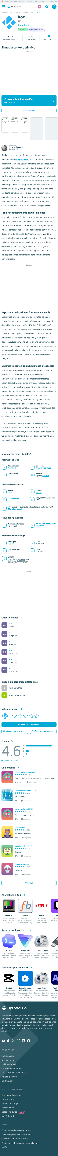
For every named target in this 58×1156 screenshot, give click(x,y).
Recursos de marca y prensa (14, 1072)
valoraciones (9, 39)
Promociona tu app (10, 1103)
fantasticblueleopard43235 (25, 790)
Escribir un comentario (29, 724)
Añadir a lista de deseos (15, 731)
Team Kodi (23, 25)
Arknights (22, 1)
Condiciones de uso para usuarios (16, 1130)
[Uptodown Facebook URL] (28, 1041)
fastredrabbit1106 (22, 864)
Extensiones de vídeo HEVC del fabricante (25, 990)
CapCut (9, 988)
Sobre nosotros (8, 1056)
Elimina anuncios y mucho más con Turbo (27, 91)
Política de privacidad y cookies (15, 1134)
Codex (9, 951)
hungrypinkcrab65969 (24, 809)
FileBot (25, 916)
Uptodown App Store (11, 1095)
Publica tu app (7, 1099)
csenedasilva (20, 827)
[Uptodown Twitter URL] (13, 1041)
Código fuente (13, 498)
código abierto (22, 159)
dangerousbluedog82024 (25, 772)
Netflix (41, 916)
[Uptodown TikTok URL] (8, 1041)
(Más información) (15, 509)
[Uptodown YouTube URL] (3, 1041)
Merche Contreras (16, 147)
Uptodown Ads (8, 1107)
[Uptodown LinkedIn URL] (23, 1041)
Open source (23, 29)
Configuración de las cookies (14, 1138)
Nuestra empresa (9, 1060)
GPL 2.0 (38, 493)
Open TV (8, 916)
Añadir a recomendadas (43, 731)
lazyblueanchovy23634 (24, 846)
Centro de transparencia (12, 1068)
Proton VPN (25, 951)
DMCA (4, 1147)
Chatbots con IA (32, 1)
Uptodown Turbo (12, 1111)
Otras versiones (29, 110)
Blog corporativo (9, 1076)
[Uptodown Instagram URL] (18, 1041)
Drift (51, 1)
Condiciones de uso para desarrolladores (20, 1143)
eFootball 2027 (43, 1)
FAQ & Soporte (8, 1116)
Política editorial (8, 1064)
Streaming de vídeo (43, 468)
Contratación (7, 1081)
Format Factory (42, 951)
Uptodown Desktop (11, 1)
